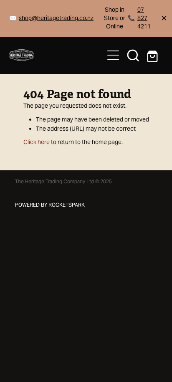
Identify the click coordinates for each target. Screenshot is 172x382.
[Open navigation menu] (113, 55)
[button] (133, 55)
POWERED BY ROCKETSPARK (50, 205)
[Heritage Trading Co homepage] (52, 55)
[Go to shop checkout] (153, 55)
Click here (36, 142)
